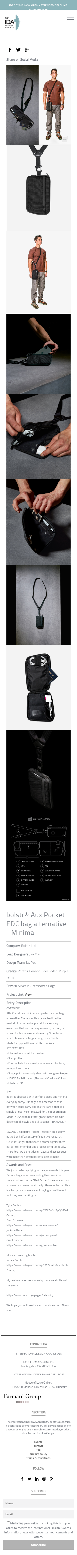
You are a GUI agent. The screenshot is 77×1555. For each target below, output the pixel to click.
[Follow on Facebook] (24, 1479)
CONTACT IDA (38, 1344)
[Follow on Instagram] (45, 1479)
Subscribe (38, 1545)
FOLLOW (38, 1468)
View (28, 994)
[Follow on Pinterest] (53, 1479)
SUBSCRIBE (38, 1491)
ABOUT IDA (39, 1412)
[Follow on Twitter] (31, 1479)
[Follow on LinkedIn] (38, 1479)
